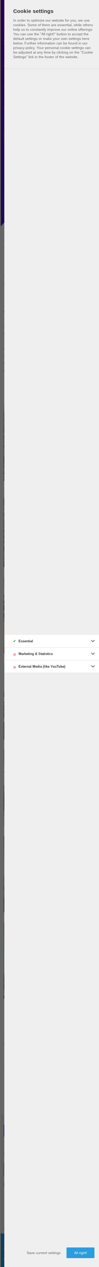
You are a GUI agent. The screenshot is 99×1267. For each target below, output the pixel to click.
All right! (80, 1253)
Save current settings (44, 1253)
